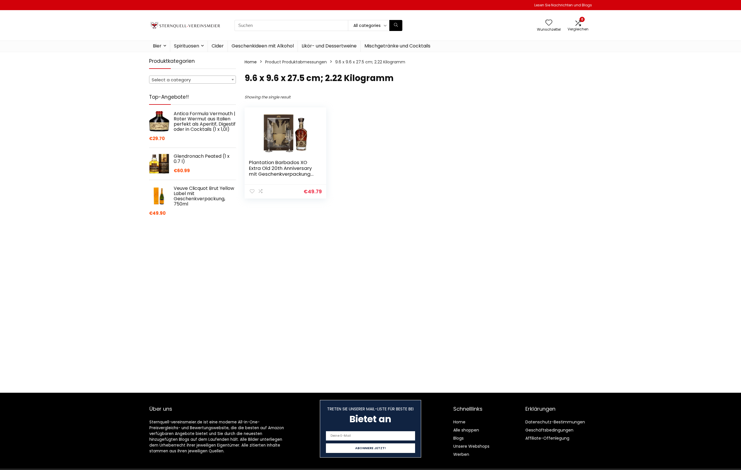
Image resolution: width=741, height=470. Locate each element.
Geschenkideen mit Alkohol (263, 46)
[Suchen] (395, 25)
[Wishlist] (548, 23)
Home (251, 62)
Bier (157, 46)
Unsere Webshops (471, 446)
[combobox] (192, 80)
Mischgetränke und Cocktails (397, 46)
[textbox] (192, 80)
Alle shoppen (466, 430)
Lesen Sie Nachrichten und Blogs (563, 5)
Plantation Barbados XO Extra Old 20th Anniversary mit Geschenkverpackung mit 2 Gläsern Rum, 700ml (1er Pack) (280, 174)
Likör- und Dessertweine (329, 46)
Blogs (458, 438)
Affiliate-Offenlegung (547, 438)
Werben (461, 454)
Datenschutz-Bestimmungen (555, 422)
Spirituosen (186, 46)
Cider (218, 46)
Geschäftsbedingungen (549, 430)
